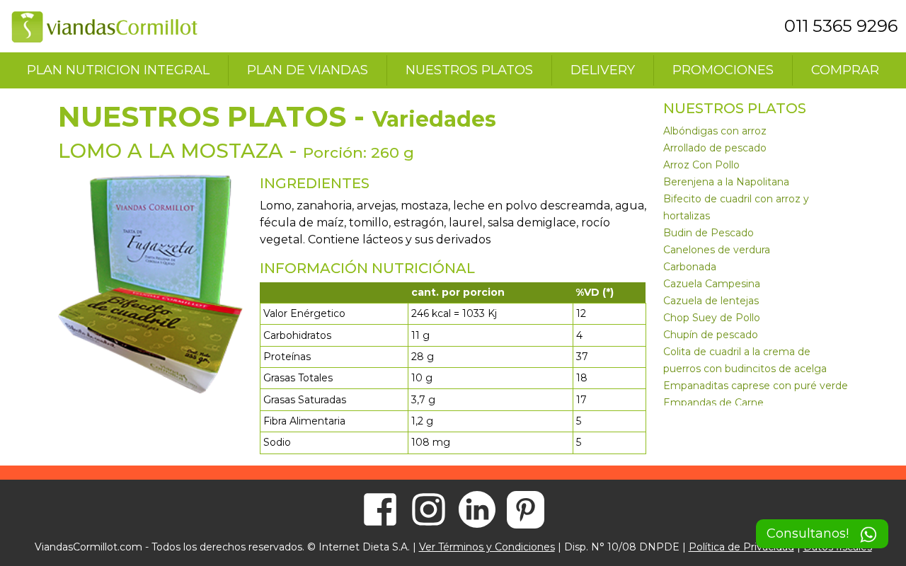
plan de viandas (307, 70)
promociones (723, 70)
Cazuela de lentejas (711, 300)
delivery (602, 70)
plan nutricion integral (118, 70)
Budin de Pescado (708, 232)
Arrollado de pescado (715, 148)
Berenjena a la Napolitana (726, 181)
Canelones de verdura (716, 249)
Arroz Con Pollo (701, 164)
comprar (845, 70)
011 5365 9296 (841, 26)
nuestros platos (469, 70)
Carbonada (689, 266)
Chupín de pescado (710, 334)
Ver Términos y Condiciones (487, 547)
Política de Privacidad (741, 547)
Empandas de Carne (713, 402)
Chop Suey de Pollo (711, 317)
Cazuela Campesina (711, 283)
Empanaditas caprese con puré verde (755, 385)
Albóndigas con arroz (715, 131)
